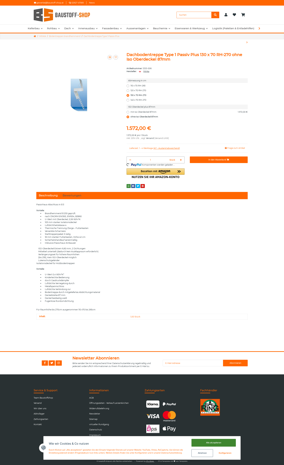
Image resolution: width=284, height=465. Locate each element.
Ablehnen (202, 453)
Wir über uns (40, 408)
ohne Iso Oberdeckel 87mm (144, 116)
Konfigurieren (225, 453)
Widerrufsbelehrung (99, 408)
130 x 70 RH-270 (138, 95)
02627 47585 (77, 2)
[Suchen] (215, 15)
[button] (226, 15)
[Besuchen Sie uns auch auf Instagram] (59, 363)
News (92, 2)
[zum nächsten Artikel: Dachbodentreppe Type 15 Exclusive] (247, 42)
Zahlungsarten (41, 419)
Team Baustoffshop (43, 398)
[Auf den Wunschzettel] (115, 57)
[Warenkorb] (244, 15)
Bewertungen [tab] (72, 195)
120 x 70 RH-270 (138, 90)
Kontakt (38, 424)
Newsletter (94, 413)
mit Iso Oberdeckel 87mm (189, 112)
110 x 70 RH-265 (137, 85)
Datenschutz (95, 429)
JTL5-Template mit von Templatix (172, 461)
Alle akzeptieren (213, 442)
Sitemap (93, 419)
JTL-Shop (150, 461)
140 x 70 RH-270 (138, 100)
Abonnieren (235, 363)
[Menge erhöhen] (180, 160)
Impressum (95, 435)
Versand (150, 138)
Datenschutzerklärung (123, 363)
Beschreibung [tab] (48, 195)
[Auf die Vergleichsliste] (109, 57)
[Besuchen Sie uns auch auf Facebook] (45, 363)
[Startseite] (35, 36)
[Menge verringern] (130, 160)
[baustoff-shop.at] (65, 15)
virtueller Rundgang (99, 424)
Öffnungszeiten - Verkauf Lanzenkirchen (109, 403)
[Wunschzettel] (234, 15)
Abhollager (39, 413)
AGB (91, 398)
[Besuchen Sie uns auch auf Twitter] (52, 363)
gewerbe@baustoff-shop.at (50, 2)
